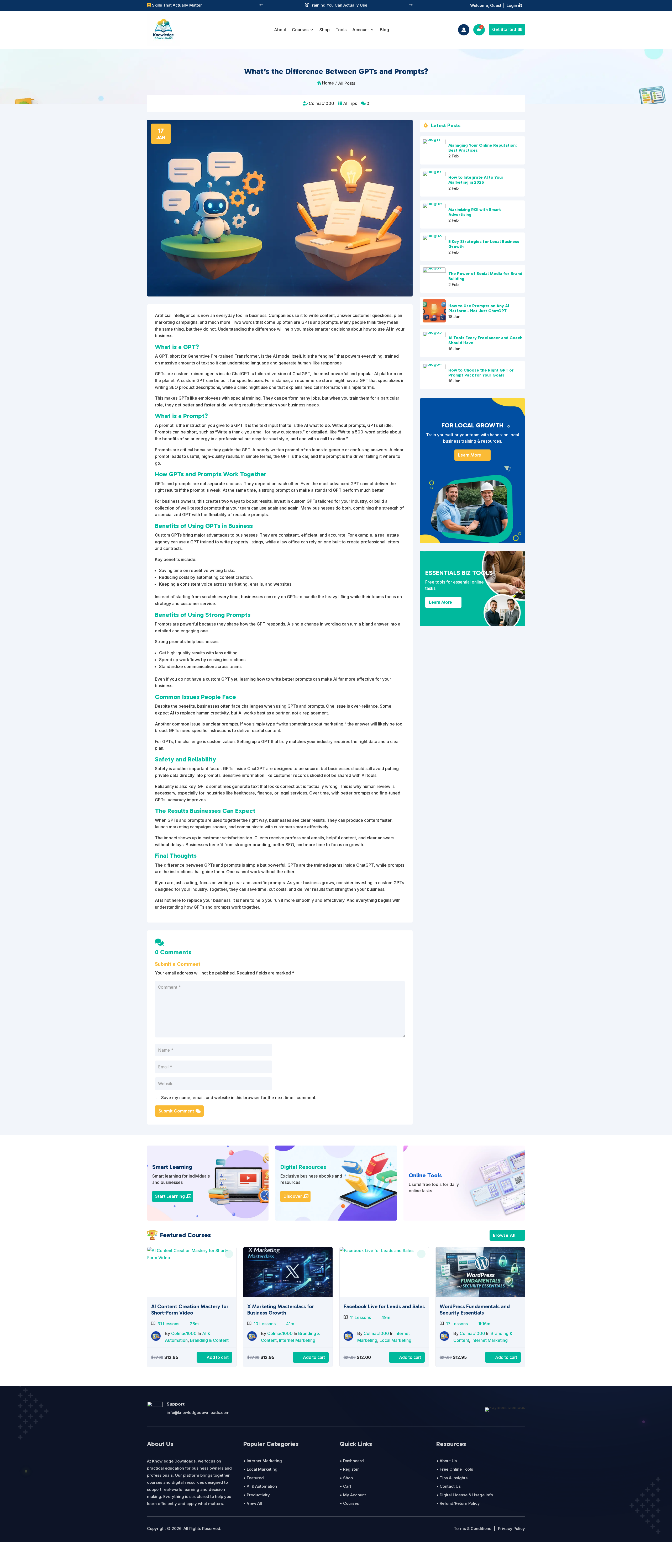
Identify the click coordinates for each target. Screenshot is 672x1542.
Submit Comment (176, 1111)
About (280, 29)
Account (360, 29)
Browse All (504, 1235)
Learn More (469, 455)
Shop (324, 29)
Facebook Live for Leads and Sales (384, 1306)
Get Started (504, 29)
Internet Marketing (297, 1340)
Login (512, 5)
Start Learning (170, 1196)
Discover (293, 1196)
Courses (300, 29)
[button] (261, 5)
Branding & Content (209, 1340)
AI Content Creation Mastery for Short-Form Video (189, 1309)
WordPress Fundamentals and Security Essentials (475, 1309)
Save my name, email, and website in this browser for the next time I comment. (238, 1097)
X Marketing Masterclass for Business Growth (280, 1309)
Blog (384, 29)
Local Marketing (395, 1340)
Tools (340, 29)
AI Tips (350, 103)
